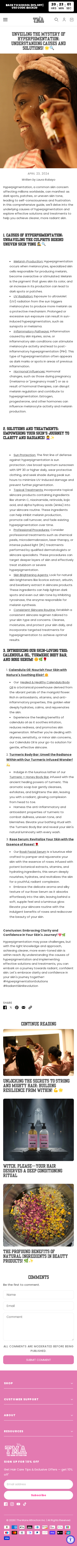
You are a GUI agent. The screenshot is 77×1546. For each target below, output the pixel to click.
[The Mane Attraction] (38, 19)
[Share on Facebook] (5, 1007)
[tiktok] (24, 1504)
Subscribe (38, 1495)
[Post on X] (10, 1007)
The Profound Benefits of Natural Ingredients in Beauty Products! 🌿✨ (35, 1256)
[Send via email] (23, 1007)
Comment (14, 1317)
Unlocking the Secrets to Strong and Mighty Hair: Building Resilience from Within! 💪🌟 (36, 1085)
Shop (8, 1383)
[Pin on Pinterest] (16, 1007)
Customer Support (21, 1399)
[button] (30, 1007)
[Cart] (71, 19)
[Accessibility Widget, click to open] (70, 1539)
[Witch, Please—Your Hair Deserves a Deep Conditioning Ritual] (38, 1130)
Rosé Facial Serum (33, 852)
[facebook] (5, 1504)
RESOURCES (13, 1431)
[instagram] (12, 1504)
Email (10, 1305)
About (10, 1415)
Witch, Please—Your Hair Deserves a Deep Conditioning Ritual (32, 1170)
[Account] (64, 19)
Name (10, 1294)
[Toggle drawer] (5, 19)
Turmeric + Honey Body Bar (29, 777)
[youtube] (18, 1504)
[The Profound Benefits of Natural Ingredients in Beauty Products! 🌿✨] (38, 1215)
